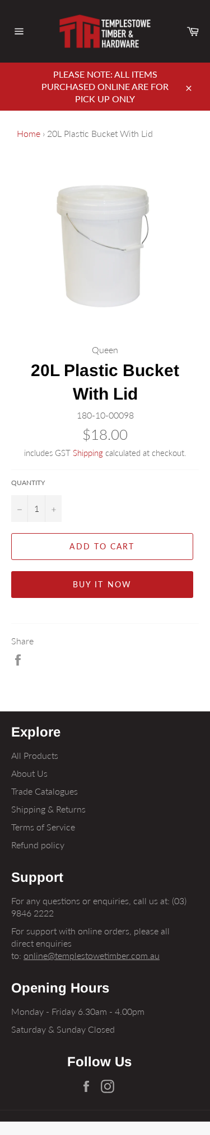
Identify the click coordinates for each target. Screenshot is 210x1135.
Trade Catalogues (44, 791)
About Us (29, 773)
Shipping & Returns (48, 809)
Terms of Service (43, 826)
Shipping (88, 453)
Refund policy (37, 844)
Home (28, 133)
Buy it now (102, 584)
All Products (34, 755)
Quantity (28, 482)
